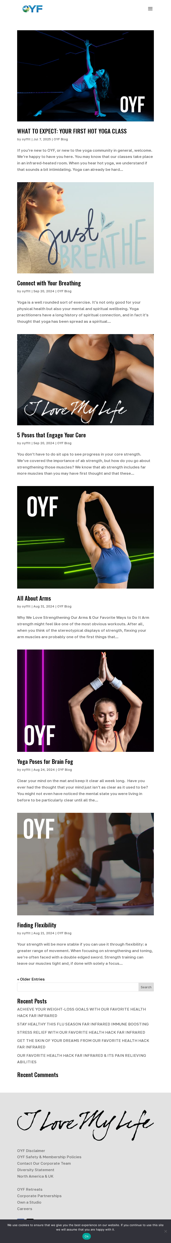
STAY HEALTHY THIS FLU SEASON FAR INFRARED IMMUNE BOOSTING (83, 1024)
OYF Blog (61, 139)
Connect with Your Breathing (49, 282)
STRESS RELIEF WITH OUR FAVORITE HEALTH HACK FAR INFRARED (81, 1032)
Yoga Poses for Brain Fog (45, 761)
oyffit (26, 139)
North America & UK (35, 1176)
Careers (24, 1208)
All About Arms (34, 598)
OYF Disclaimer (31, 1150)
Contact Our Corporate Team (44, 1163)
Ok (87, 1236)
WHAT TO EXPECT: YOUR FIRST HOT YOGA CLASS (72, 131)
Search (146, 987)
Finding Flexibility (36, 924)
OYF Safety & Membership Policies (49, 1156)
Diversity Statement (35, 1169)
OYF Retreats (30, 1189)
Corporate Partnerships (39, 1195)
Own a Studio (29, 1202)
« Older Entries (31, 979)
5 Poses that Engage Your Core (51, 434)
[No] (165, 1231)
